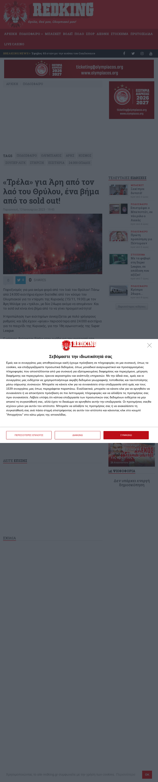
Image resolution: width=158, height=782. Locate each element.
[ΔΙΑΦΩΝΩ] (150, 346)
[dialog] (79, 391)
